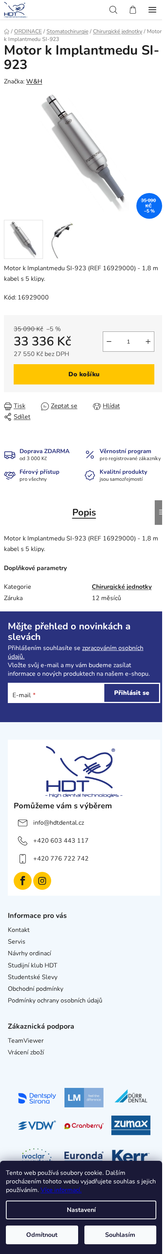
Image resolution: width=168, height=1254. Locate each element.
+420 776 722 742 (61, 858)
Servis (16, 941)
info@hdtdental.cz (58, 822)
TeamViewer (26, 1040)
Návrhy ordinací (29, 953)
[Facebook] (23, 881)
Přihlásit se (131, 693)
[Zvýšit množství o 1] (148, 341)
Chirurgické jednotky (122, 587)
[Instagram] (42, 881)
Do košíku (84, 374)
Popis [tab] (84, 512)
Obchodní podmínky (35, 989)
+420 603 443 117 (61, 840)
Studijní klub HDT (32, 965)
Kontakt (19, 930)
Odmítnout (41, 1235)
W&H (34, 81)
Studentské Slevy (32, 977)
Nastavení (81, 1210)
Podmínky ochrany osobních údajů (55, 1000)
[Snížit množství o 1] (109, 341)
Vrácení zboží (26, 1052)
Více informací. (61, 1190)
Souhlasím (120, 1235)
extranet (20, 1064)
